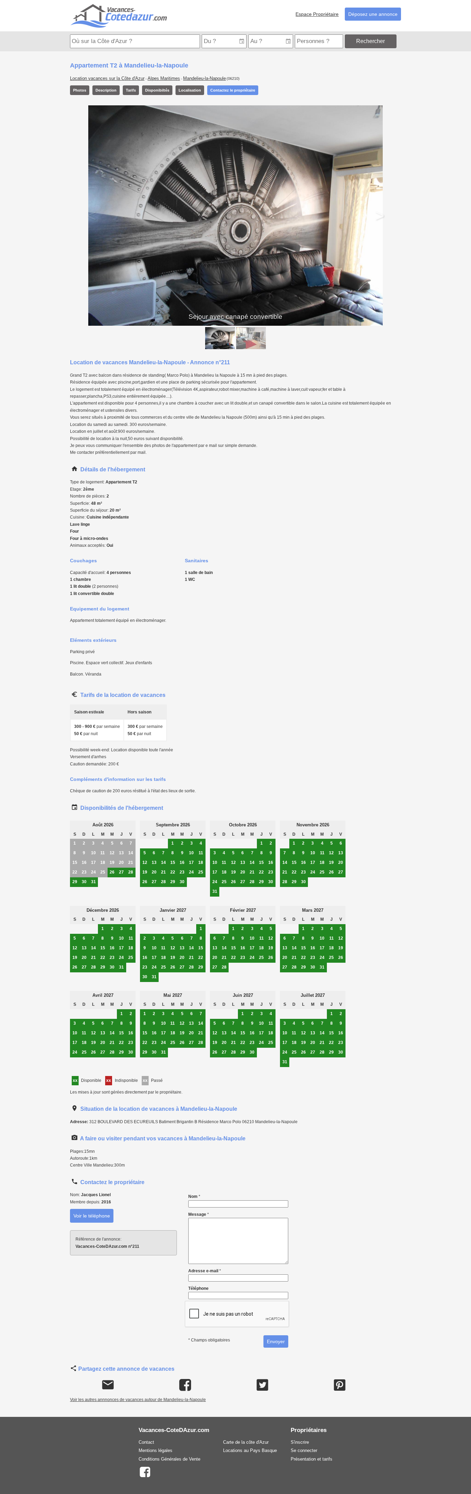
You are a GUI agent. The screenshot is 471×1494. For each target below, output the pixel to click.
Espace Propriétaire (317, 14)
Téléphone (198, 1288)
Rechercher (370, 41)
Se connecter (304, 1450)
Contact (146, 1442)
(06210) (233, 78)
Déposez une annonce (373, 14)
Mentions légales (155, 1450)
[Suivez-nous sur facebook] (145, 1471)
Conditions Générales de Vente (169, 1459)
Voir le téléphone (91, 1216)
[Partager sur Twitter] (262, 1385)
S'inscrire (300, 1442)
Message (198, 1214)
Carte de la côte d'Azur (246, 1442)
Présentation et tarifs (311, 1459)
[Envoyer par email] (108, 1385)
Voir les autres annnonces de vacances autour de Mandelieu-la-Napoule (138, 1399)
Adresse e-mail (204, 1270)
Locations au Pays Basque (250, 1450)
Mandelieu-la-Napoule (204, 78)
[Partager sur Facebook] (185, 1385)
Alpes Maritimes (164, 78)
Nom (194, 1196)
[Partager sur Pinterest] (339, 1385)
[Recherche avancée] (399, 41)
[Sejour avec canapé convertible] (220, 338)
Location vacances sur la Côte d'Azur (107, 78)
